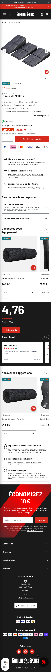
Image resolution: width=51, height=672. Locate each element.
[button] (9, 14)
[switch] (5, 667)
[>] (48, 2)
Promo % (19, 22)
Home (4, 22)
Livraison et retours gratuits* (27, 2)
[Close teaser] (38, 656)
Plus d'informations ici (35, 531)
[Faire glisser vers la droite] (47, 51)
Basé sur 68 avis (8, 322)
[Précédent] (41, 230)
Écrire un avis (11, 330)
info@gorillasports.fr (25, 598)
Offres (11, 22)
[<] (3, 2)
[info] (30, 125)
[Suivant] (46, 230)
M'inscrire (41, 520)
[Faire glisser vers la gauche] (4, 51)
